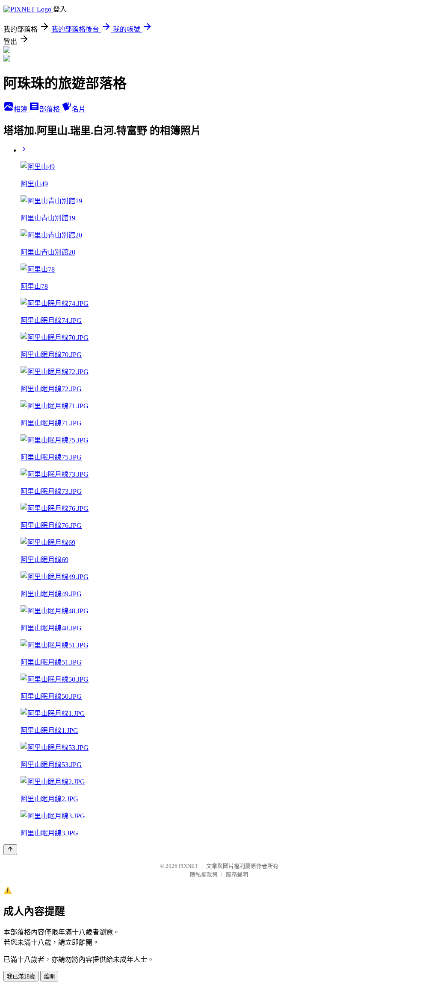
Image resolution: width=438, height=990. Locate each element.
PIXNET (188, 866)
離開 (49, 976)
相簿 (21, 109)
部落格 (50, 109)
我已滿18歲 (21, 976)
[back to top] (10, 849)
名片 (79, 109)
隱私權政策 (204, 874)
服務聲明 (237, 874)
